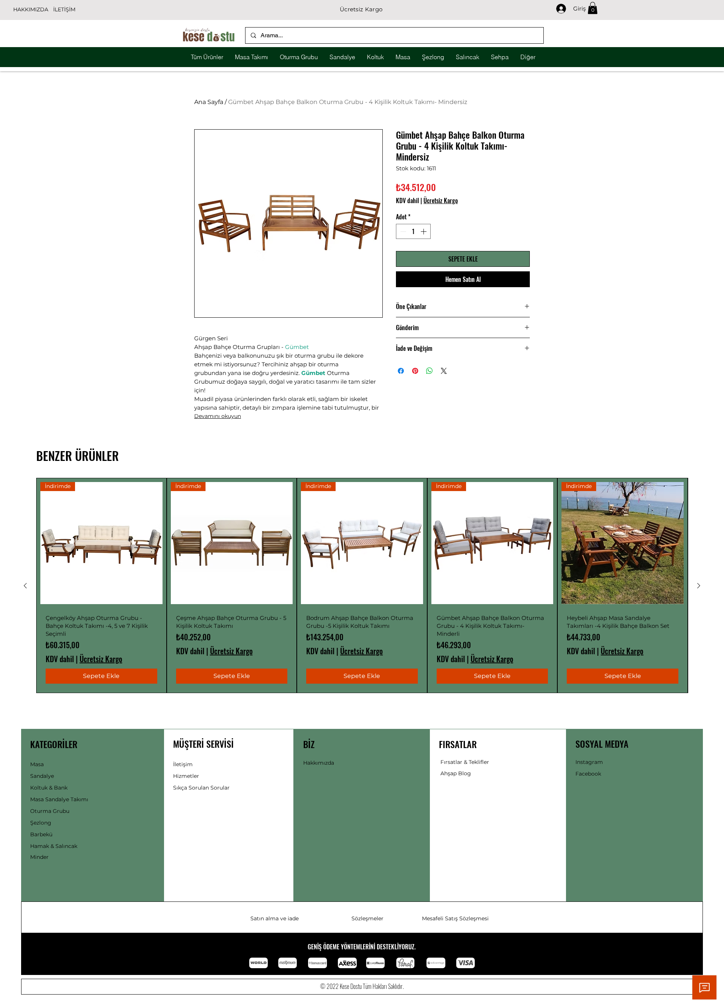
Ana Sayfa (208, 102)
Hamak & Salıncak (53, 846)
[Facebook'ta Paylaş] (400, 370)
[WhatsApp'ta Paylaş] (429, 370)
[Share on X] (443, 370)
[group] (362, 585)
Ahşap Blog (455, 773)
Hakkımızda (318, 762)
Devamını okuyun (217, 416)
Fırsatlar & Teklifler (464, 762)
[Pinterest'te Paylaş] (415, 370)
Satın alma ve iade (274, 918)
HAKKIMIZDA (30, 9)
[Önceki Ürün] (25, 585)
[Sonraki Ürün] (698, 585)
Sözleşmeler (367, 918)
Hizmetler (186, 776)
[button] (592, 8)
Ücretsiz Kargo (440, 200)
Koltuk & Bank (48, 787)
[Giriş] (557, 9)
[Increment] (424, 231)
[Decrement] (402, 231)
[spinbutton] (413, 231)
